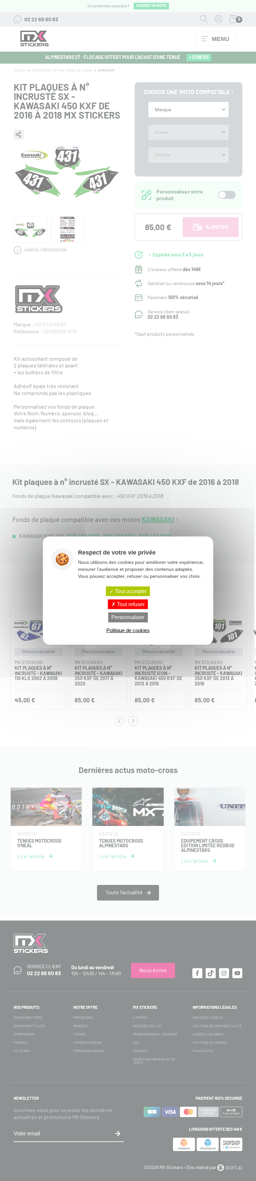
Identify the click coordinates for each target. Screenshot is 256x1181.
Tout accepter (130, 591)
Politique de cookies (128, 630)
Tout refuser (130, 604)
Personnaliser (127, 617)
